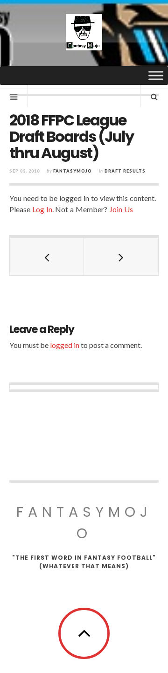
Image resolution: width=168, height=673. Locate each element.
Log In (42, 209)
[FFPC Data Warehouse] (84, 32)
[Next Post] (121, 256)
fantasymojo (72, 170)
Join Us (121, 209)
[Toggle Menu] (155, 75)
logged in (64, 344)
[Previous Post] (47, 256)
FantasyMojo (84, 522)
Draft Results (125, 170)
